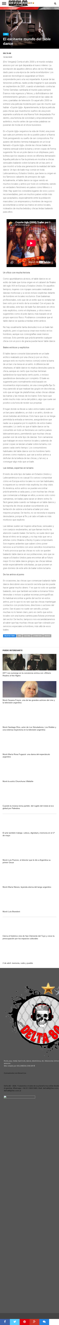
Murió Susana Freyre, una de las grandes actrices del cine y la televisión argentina (29, 701)
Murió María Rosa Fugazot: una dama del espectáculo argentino (26, 755)
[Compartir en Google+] (34, 1322)
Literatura (37, 636)
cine (19, 636)
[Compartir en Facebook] (5, 1322)
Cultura (27, 636)
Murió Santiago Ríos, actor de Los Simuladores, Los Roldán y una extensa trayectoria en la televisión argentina (29, 728)
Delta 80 (7, 53)
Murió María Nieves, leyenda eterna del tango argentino (27, 887)
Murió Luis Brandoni (11, 911)
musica (47, 636)
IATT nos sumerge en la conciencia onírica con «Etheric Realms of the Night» (27, 674)
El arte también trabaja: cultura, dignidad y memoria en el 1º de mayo (29, 834)
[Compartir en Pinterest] (25, 1322)
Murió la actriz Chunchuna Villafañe (18, 781)
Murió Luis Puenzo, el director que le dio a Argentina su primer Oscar (27, 861)
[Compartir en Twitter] (15, 1322)
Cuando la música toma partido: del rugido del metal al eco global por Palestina (28, 807)
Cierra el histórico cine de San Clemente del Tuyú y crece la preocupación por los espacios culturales (28, 937)
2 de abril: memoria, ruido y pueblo (18, 963)
